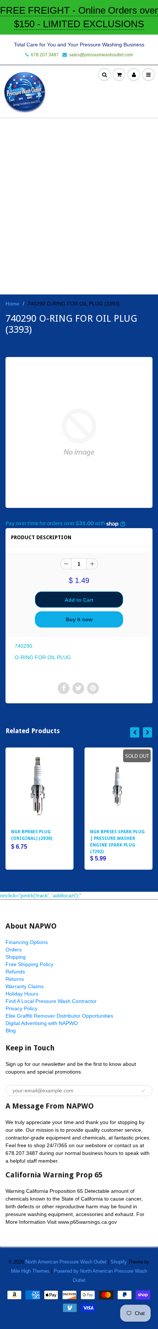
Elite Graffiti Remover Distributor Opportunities (59, 1016)
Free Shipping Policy (29, 964)
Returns (15, 979)
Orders (14, 949)
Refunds (15, 972)
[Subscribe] (143, 1091)
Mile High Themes (30, 1271)
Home (12, 304)
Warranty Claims (25, 986)
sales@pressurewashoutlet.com (101, 54)
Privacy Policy (21, 1008)
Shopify (119, 1262)
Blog (11, 1030)
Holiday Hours (22, 994)
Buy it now (79, 619)
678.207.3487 (45, 54)
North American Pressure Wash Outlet (66, 1262)
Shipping (16, 957)
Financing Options (27, 942)
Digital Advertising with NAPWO (42, 1023)
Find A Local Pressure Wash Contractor (51, 1001)
